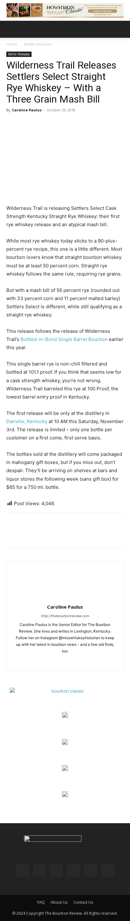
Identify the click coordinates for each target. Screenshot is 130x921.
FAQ (41, 902)
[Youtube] (107, 870)
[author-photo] (65, 598)
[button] (11, 29)
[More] (71, 534)
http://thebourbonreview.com (65, 616)
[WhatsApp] (56, 534)
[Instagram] (65, 661)
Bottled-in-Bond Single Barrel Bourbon (64, 339)
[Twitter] (27, 534)
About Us (59, 902)
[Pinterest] (41, 534)
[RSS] (73, 870)
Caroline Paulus (27, 110)
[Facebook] (12, 534)
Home (11, 44)
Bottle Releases (38, 44)
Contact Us (83, 902)
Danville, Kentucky (26, 421)
